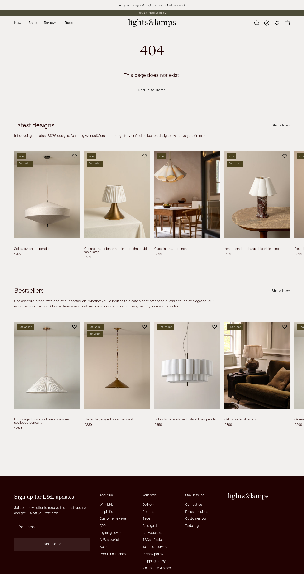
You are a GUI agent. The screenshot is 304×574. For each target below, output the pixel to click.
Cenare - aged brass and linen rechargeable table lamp (116, 250)
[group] (152, 13)
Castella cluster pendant (172, 248)
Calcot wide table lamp (240, 419)
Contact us (193, 504)
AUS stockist (109, 539)
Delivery (148, 504)
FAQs (103, 525)
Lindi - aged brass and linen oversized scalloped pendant (42, 421)
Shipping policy (154, 561)
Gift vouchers (152, 533)
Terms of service (154, 547)
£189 (227, 254)
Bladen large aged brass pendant (108, 419)
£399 (228, 424)
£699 (158, 254)
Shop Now (281, 125)
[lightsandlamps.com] (152, 23)
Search (105, 547)
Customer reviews (113, 518)
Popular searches (113, 554)
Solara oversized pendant (32, 248)
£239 (88, 424)
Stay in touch (194, 495)
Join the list (52, 544)
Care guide (150, 525)
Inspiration (107, 511)
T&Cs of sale (152, 539)
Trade (146, 518)
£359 (18, 428)
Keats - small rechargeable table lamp (251, 248)
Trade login (193, 525)
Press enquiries (196, 511)
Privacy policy (152, 554)
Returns (148, 511)
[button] (69, 23)
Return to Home (152, 90)
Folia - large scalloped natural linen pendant (186, 419)
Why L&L (106, 504)
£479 (17, 254)
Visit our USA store (156, 568)
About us (106, 495)
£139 (87, 257)
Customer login (196, 518)
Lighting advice (111, 533)
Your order (149, 495)
